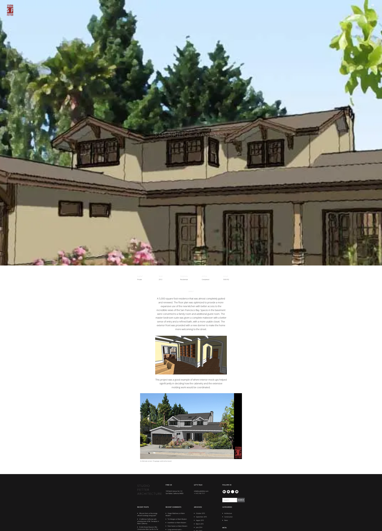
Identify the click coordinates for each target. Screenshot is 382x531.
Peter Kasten (172, 526)
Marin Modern (182, 519)
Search (241, 500)
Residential (191, 128)
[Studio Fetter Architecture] (10, 10)
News (226, 520)
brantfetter (171, 523)
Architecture (228, 513)
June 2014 (199, 527)
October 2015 (200, 513)
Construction (228, 517)
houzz (232, 491)
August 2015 (200, 520)
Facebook (224, 491)
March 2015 (200, 524)
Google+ (236, 491)
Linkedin (228, 491)
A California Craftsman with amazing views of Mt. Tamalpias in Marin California (148, 521)
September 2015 (201, 517)
